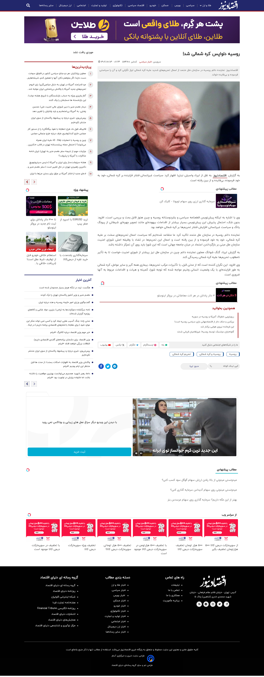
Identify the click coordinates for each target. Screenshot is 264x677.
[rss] (199, 604)
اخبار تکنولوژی (118, 611)
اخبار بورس (119, 595)
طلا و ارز (207, 5)
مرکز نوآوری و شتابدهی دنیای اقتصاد (55, 625)
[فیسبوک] (101, 366)
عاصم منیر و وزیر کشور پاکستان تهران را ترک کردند (65, 295)
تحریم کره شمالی (181, 354)
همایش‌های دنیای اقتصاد (61, 620)
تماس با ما (174, 590)
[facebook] (227, 604)
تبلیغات (175, 585)
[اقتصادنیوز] (213, 581)
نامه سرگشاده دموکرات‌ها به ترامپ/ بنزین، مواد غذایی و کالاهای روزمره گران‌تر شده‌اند (59, 311)
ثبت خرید (79, 452)
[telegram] (206, 604)
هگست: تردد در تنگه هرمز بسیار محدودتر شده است (64, 287)
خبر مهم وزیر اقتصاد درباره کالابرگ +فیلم (70, 332)
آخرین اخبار (83, 280)
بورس (178, 5)
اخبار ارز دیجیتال (117, 626)
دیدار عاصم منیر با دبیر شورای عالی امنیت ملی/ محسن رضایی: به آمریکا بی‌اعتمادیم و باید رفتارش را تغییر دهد (59, 109)
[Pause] (136, 453)
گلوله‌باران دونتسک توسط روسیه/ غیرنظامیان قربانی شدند (205, 331)
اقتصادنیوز (220, 176)
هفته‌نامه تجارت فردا (64, 602)
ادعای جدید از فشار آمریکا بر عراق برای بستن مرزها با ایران (58, 173)
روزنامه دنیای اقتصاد (64, 591)
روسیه (233, 354)
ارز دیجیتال (65, 5)
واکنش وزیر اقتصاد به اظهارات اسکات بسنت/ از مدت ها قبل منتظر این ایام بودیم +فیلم (60, 364)
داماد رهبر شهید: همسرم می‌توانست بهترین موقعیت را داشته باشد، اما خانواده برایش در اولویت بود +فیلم (59, 375)
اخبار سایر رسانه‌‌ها (116, 632)
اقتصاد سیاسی (136, 5)
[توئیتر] (108, 366)
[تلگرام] (114, 366)
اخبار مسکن (119, 600)
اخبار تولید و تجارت (115, 616)
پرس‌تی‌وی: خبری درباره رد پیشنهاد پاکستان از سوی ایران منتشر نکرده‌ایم (58, 120)
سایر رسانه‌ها (46, 5)
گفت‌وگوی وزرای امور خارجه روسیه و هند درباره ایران (64, 302)
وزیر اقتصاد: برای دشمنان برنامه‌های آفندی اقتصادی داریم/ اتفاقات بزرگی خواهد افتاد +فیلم (62, 341)
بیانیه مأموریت (171, 600)
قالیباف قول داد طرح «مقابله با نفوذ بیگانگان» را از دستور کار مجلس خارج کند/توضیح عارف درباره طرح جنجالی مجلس (57, 131)
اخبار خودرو (120, 606)
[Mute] (141, 453)
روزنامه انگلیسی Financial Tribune (56, 608)
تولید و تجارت (99, 5)
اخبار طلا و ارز (118, 585)
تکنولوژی (117, 5)
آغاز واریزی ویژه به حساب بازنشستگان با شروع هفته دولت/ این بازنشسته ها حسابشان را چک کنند (57, 98)
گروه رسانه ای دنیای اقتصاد (60, 585)
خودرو (153, 5)
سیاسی (190, 5)
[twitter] (220, 604)
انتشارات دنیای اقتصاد (63, 614)
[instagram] (213, 604)
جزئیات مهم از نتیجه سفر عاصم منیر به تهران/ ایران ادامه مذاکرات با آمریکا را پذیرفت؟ (57, 154)
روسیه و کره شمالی (210, 354)
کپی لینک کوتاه (230, 366)
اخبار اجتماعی (118, 621)
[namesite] (228, 5)
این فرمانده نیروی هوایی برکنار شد (217, 326)
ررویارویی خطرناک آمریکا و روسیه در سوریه (213, 316)
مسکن (165, 5)
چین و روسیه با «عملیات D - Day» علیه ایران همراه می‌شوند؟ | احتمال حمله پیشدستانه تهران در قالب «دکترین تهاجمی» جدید (57, 143)
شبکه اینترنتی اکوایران (63, 597)
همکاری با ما (173, 595)
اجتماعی (81, 5)
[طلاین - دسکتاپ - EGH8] (132, 29)
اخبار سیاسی (145, 62)
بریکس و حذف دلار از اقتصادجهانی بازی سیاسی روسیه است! (204, 321)
